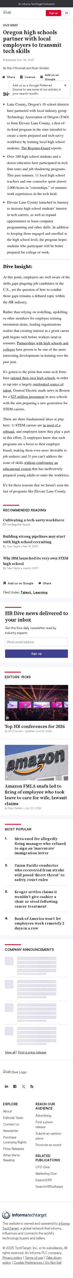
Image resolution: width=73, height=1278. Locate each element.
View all (10, 1052)
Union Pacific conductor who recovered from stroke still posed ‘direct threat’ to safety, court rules (39, 872)
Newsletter (10, 1131)
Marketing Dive (46, 1173)
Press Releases (13, 1149)
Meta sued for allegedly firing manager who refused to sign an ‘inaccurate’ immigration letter (40, 845)
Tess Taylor (13, 546)
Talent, (27, 592)
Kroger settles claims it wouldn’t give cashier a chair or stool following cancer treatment (36, 899)
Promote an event (48, 1145)
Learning (40, 592)
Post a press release (32, 1052)
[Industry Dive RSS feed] (32, 1086)
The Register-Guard (35, 147)
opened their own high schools (33, 377)
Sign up (53, 12)
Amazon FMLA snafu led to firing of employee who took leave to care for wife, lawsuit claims (36, 795)
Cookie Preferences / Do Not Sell (37, 1262)
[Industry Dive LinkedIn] (6, 1086)
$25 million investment (27, 396)
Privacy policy (12, 1258)
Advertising (43, 1115)
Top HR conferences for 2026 (35, 726)
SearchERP (43, 1180)
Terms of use (34, 1258)
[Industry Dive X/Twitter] (23, 1086)
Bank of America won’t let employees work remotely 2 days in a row (39, 923)
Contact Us (11, 1124)
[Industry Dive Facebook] (15, 1086)
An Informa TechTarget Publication (36, 4)
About (7, 1111)
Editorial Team (13, 1118)
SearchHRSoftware (49, 1186)
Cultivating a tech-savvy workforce (33, 520)
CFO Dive (42, 1167)
